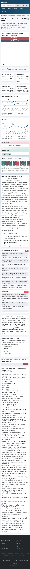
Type (18, 5)
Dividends (14, 8)
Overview (3, 15)
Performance (11, 15)
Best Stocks (4, 546)
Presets (4, 11)
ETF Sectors (4, 548)
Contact (16, 560)
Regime (4, 8)
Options (21, 8)
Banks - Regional (6, 68)
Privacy (26, 560)
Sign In (18, 543)
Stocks (9, 8)
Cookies (15, 563)
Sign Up (18, 546)
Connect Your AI (20, 548)
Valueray (4, 2)
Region (24, 5)
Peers (23, 15)
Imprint (21, 560)
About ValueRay (6, 560)
